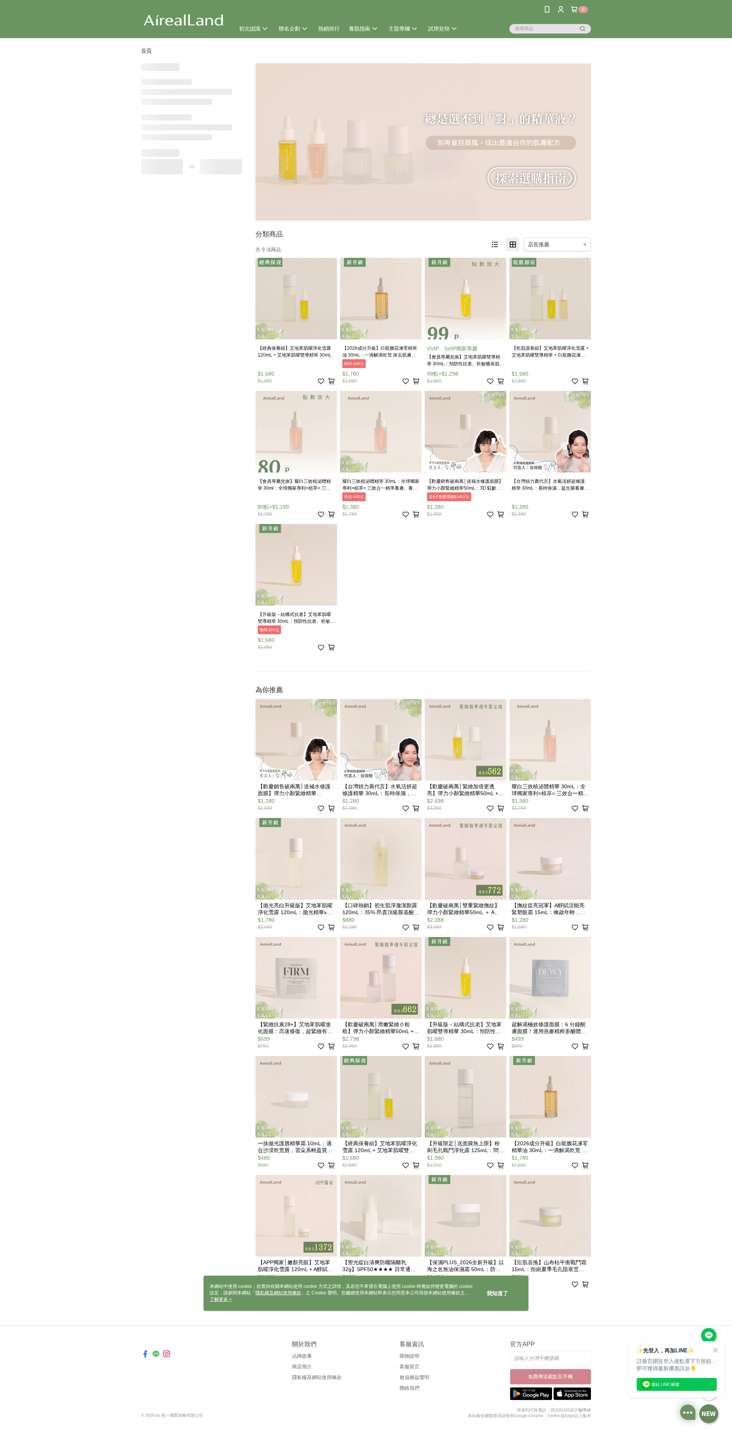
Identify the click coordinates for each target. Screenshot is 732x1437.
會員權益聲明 (414, 1377)
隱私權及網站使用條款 (317, 1377)
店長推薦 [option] (538, 244)
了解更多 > (221, 1299)
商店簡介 (302, 1366)
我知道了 (497, 1293)
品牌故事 (302, 1356)
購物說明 (409, 1356)
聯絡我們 (409, 1388)
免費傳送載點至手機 (550, 1376)
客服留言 (409, 1366)
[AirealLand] (183, 20)
